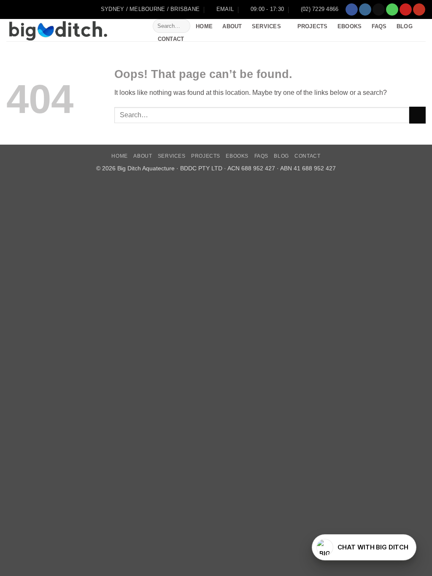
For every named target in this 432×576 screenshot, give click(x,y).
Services (266, 26)
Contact (171, 39)
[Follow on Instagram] (365, 9)
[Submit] (182, 26)
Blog (405, 26)
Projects (312, 26)
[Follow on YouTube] (419, 9)
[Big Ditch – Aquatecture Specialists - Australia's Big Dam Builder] (73, 30)
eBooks (350, 26)
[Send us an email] (379, 9)
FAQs (379, 26)
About (232, 26)
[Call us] (392, 9)
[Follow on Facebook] (352, 9)
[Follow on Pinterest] (406, 9)
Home (204, 26)
